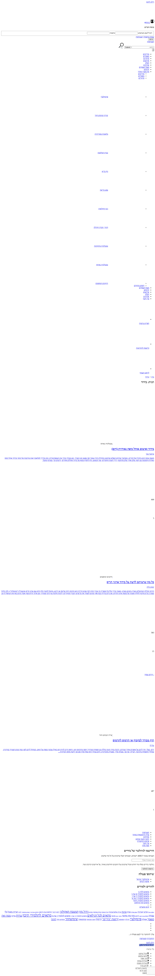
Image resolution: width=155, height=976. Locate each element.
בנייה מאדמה (97, 912)
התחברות (150, 938)
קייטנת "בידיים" (110, 919)
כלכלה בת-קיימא (144, 916)
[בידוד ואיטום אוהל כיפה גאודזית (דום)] (135, 423)
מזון (133, 915)
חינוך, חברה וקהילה (101, 227)
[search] (143, 47)
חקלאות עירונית (34, 912)
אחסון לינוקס (144, 881)
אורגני (145, 912)
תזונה (53, 919)
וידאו (57, 912)
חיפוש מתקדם (139, 286)
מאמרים (146, 56)
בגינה (124, 911)
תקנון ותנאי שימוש (142, 839)
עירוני (13, 916)
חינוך (54, 912)
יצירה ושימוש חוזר (101, 115)
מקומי (113, 916)
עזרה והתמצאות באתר (140, 835)
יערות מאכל (13, 912)
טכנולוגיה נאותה (102, 265)
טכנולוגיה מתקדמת (101, 246)
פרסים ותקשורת (143, 841)
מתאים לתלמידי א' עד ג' (140, 894)
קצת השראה (91, 919)
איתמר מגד (150, 454)
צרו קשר (146, 299)
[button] (77, 664)
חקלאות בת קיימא (45, 912)
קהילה (127, 919)
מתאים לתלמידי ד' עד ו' (140, 896)
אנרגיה (140, 912)
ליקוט (137, 916)
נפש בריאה (104, 190)
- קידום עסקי (149, 675)
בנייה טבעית (104, 912)
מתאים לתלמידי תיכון (37, 915)
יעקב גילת (150, 587)
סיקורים (146, 58)
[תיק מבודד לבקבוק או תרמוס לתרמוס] (135, 715)
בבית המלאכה (103, 153)
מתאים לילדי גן (143, 892)
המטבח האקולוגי (69, 911)
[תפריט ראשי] (153, 50)
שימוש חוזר (61, 919)
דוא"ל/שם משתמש (145, 33)
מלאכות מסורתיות (101, 134)
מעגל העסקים (144, 67)
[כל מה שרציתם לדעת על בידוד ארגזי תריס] (135, 556)
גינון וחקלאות (103, 209)
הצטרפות (139, 37)
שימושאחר (82, 919)
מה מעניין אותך (143, 72)
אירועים (146, 61)
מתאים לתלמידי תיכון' (141, 900)
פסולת (144, 919)
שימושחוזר (71, 919)
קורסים (146, 69)
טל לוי (152, 745)
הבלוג (147, 63)
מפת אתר (145, 846)
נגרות (19, 915)
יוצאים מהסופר (26, 912)
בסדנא (91, 912)
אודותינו (146, 65)
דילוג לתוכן (150, 2)
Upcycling (151, 912)
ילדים (20, 912)
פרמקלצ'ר (104, 97)
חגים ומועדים (144, 907)
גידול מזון (84, 911)
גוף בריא (105, 171)
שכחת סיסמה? (148, 37)
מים (117, 916)
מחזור (120, 916)
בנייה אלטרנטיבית (115, 912)
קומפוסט (122, 919)
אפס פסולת (134, 912)
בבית (129, 912)
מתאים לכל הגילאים (141, 903)
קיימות (99, 919)
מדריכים (146, 54)
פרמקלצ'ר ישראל (143, 879)
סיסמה (112, 33)
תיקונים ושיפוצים (102, 283)
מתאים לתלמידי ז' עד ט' (140, 898)
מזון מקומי (126, 915)
